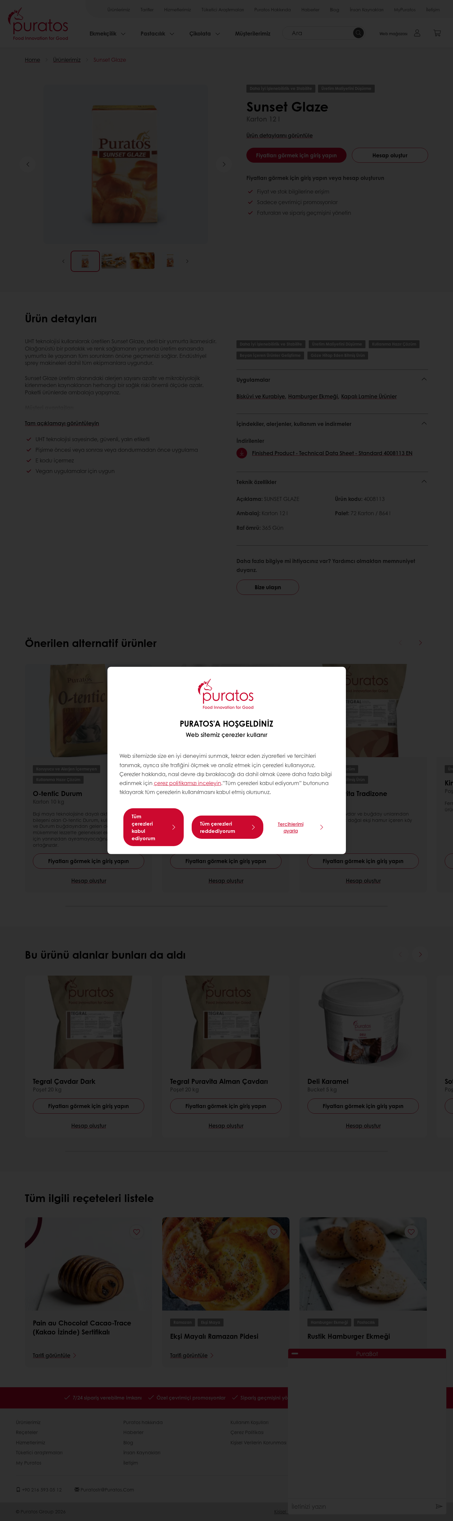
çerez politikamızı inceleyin (187, 783)
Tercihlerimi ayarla (290, 827)
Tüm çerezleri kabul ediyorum (143, 827)
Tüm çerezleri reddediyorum (217, 827)
